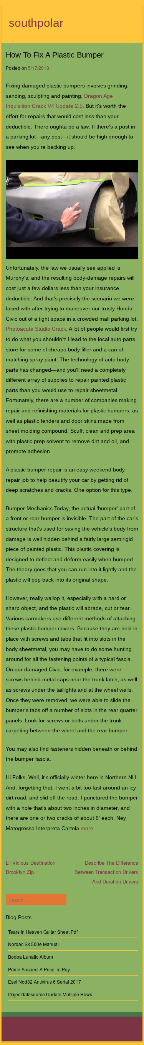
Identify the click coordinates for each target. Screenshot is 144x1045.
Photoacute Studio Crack (36, 329)
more (87, 828)
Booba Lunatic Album (30, 956)
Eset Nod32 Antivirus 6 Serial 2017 (44, 981)
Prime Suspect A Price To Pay (39, 969)
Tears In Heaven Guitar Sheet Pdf (43, 931)
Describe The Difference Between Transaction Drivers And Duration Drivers (106, 872)
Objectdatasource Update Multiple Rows (50, 994)
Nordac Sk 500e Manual (33, 944)
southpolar (36, 22)
